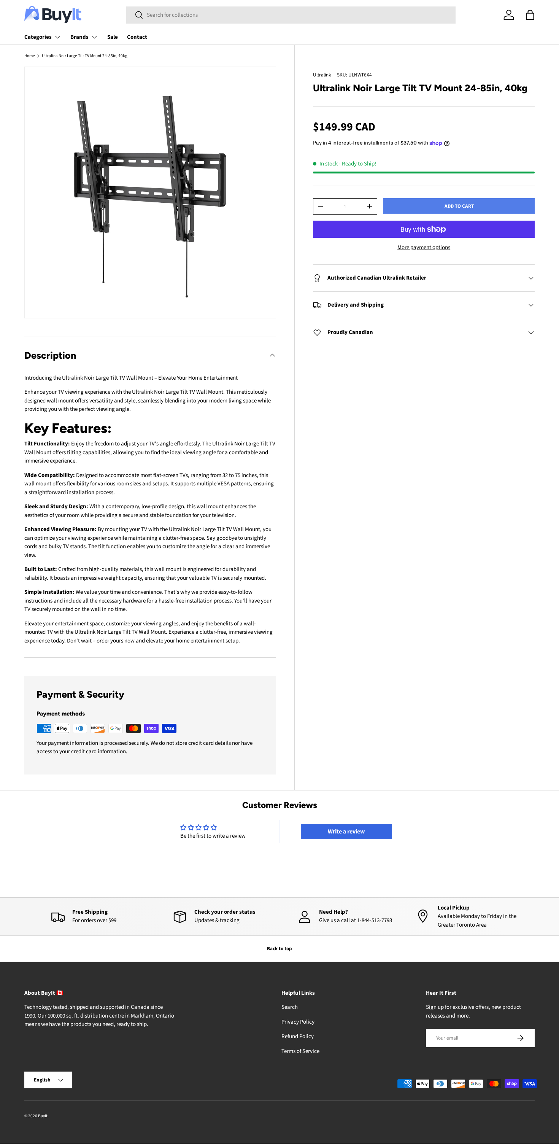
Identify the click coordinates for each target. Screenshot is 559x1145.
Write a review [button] (346, 831)
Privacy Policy (297, 1022)
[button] (530, 14)
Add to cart (459, 206)
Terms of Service (300, 1051)
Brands (79, 37)
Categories (38, 37)
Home (29, 56)
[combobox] (291, 15)
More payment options (423, 247)
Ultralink (322, 74)
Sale (112, 37)
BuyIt (43, 1116)
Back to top (279, 948)
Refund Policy (297, 1036)
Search (289, 1007)
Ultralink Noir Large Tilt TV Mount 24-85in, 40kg (84, 56)
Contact (137, 37)
